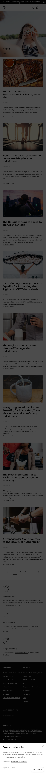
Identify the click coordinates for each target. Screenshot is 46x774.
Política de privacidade (19, 761)
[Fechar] (43, 746)
